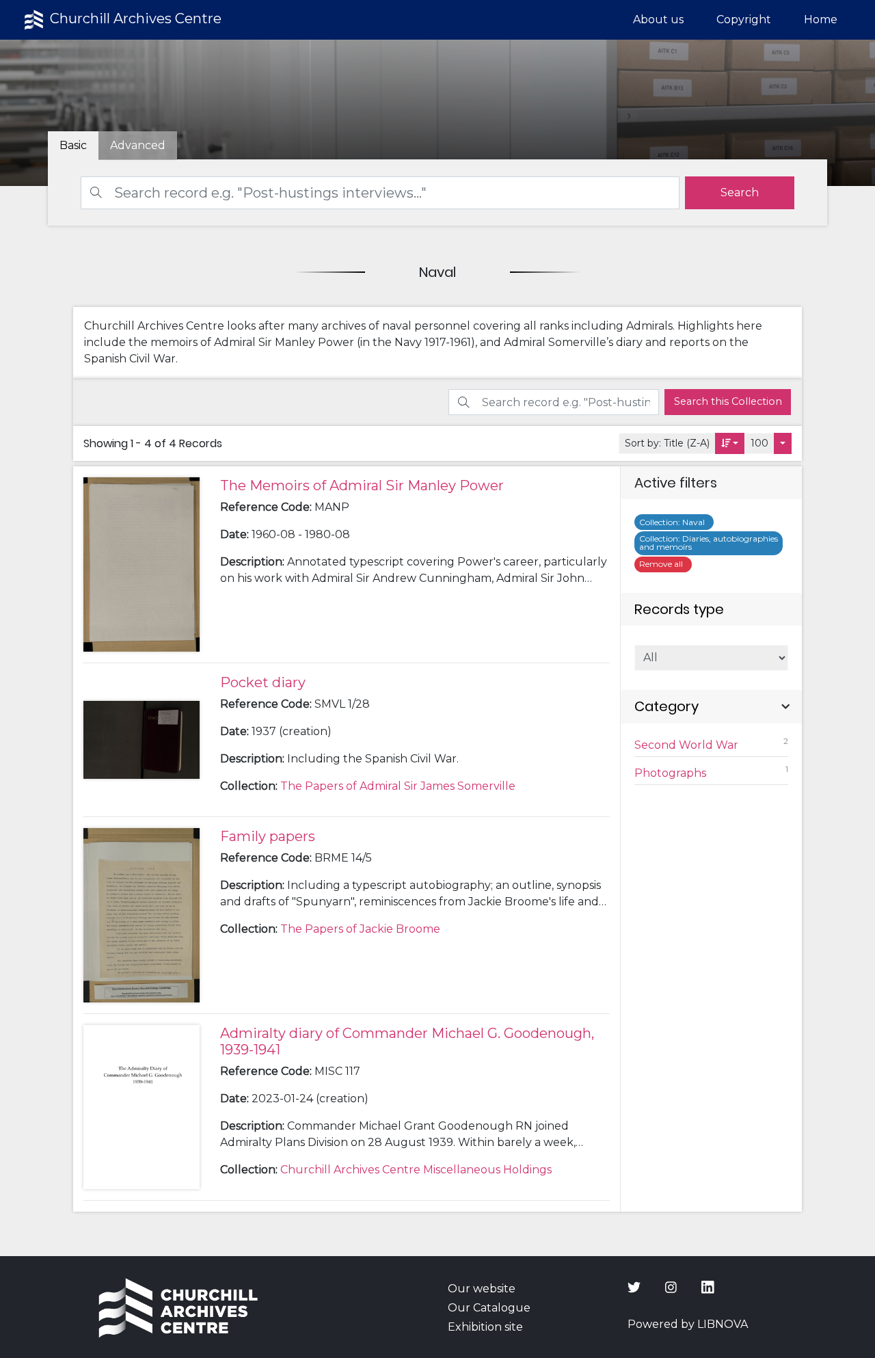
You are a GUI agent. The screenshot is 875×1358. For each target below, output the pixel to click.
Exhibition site (485, 1326)
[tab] (137, 145)
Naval (674, 522)
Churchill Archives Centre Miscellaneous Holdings (416, 1169)
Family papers (267, 836)
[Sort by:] (730, 443)
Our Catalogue (489, 1307)
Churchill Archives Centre (133, 18)
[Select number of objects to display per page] (783, 443)
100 (759, 443)
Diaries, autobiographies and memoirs (708, 542)
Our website (481, 1288)
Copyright (743, 19)
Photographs (711, 772)
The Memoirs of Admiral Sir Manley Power (362, 485)
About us (658, 19)
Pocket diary (263, 682)
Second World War (711, 743)
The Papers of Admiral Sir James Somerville (397, 786)
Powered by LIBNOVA (688, 1324)
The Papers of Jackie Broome (360, 928)
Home (820, 19)
